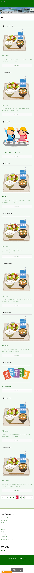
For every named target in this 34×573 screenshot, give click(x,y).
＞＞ (32, 5)
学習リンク (4, 532)
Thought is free (26, 560)
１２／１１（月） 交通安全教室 (12, 152)
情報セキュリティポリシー (8, 539)
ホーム (27, 5)
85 (8, 497)
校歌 (2, 522)
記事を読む (17, 65)
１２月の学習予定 (7, 387)
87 (14, 497)
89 (20, 497)
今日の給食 (5, 55)
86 (11, 497)
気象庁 (3, 529)
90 (23, 497)
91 (26, 497)
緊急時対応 (4, 520)
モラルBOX (4, 534)
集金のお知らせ (5, 518)
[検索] (32, 1)
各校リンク (4, 536)
